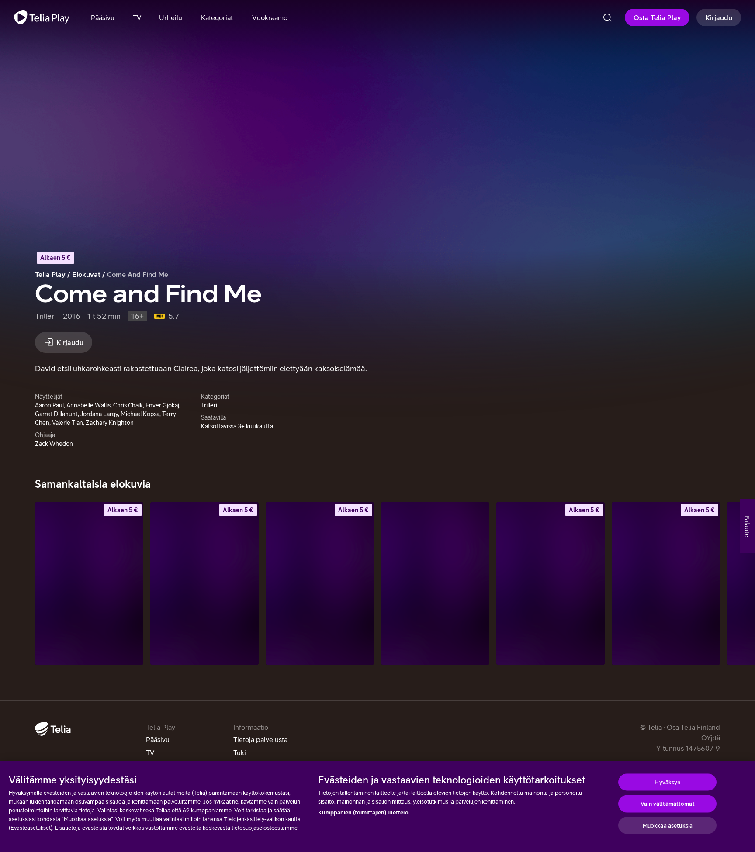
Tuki (239, 752)
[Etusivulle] (41, 17)
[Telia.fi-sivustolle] (53, 729)
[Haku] (607, 17)
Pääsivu (158, 739)
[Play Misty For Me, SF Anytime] (666, 583)
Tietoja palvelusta (260, 739)
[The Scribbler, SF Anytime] (89, 583)
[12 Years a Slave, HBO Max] (435, 583)
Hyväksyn (667, 782)
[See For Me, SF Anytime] (320, 583)
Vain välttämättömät (667, 803)
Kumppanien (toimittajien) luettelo (363, 812)
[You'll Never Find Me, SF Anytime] (204, 583)
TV (150, 752)
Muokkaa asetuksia (668, 825)
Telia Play (50, 274)
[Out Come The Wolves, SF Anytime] (550, 583)
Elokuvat (86, 274)
